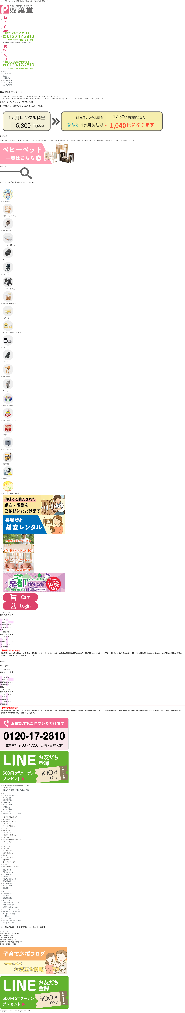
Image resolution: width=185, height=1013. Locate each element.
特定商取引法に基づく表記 (12, 813)
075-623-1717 (26, 42)
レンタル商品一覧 (9, 795)
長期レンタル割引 (9, 905)
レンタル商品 (7, 73)
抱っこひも (6, 848)
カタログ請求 (7, 85)
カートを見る (7, 893)
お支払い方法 (7, 883)
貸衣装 (5, 855)
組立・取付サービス (9, 862)
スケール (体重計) (9, 826)
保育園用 (6, 860)
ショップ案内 (7, 82)
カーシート (6, 828)
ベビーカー (6, 830)
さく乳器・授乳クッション (12, 839)
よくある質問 (7, 80)
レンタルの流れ (8, 874)
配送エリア (6, 876)
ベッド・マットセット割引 (12, 909)
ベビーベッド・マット (10, 821)
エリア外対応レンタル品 (11, 866)
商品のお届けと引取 (9, 879)
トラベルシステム (9, 833)
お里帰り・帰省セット (10, 835)
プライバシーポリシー (10, 923)
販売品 (5, 76)
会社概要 (6, 888)
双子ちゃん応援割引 (9, 914)
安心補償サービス (9, 819)
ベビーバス (6, 837)
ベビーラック (7, 824)
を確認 (16, 790)
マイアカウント (8, 798)
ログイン (6, 896)
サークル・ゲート (9, 851)
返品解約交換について (10, 881)
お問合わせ (6, 807)
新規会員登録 (7, 800)
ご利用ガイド (7, 78)
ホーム (5, 71)
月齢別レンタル (8, 872)
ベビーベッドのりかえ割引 (12, 911)
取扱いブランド (8, 870)
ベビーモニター (8, 842)
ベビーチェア (7, 846)
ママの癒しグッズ (9, 857)
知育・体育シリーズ (9, 853)
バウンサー (6, 844)
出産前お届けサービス (10, 907)
